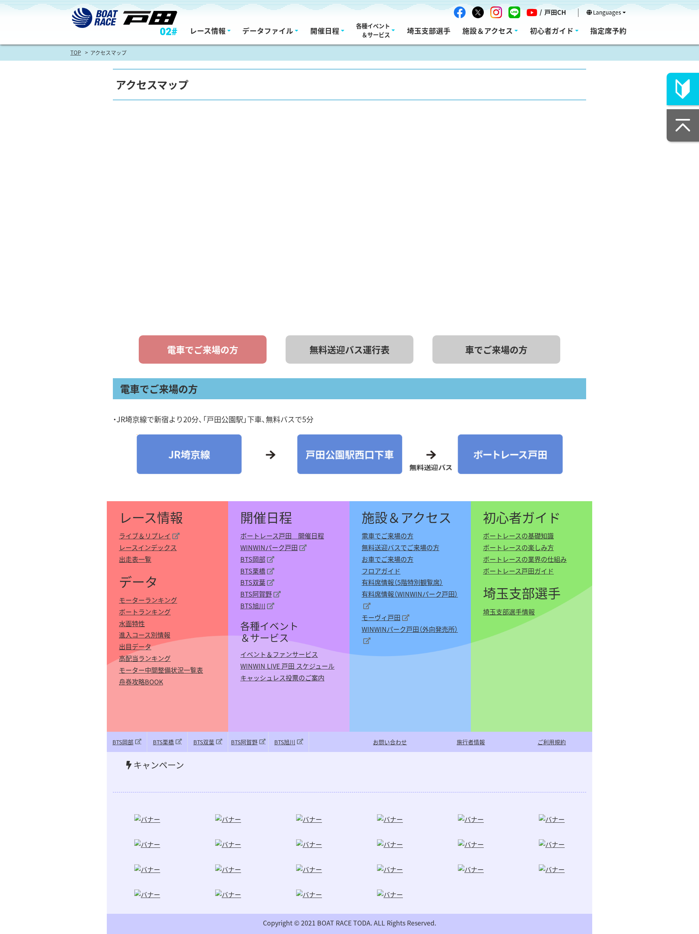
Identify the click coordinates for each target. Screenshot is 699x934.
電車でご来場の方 (387, 535)
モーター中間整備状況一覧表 (161, 670)
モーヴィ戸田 (381, 617)
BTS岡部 (252, 559)
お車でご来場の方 (387, 559)
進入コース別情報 (144, 635)
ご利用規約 (552, 742)
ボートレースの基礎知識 (518, 535)
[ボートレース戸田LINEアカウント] (514, 12)
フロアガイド (381, 571)
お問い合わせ (390, 742)
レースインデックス (148, 547)
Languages (606, 12)
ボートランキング (145, 611)
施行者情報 (471, 742)
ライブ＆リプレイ (145, 535)
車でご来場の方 (496, 349)
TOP (75, 52)
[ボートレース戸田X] (478, 12)
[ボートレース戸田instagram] (496, 12)
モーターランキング (148, 600)
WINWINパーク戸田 (269, 547)
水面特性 (132, 623)
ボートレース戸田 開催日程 (282, 535)
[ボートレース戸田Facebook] (460, 12)
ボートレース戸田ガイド (518, 571)
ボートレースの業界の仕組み (525, 559)
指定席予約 (608, 30)
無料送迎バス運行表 (349, 349)
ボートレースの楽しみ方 (518, 547)
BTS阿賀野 (256, 594)
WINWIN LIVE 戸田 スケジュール (287, 666)
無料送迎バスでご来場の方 (400, 547)
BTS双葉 (252, 582)
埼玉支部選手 (429, 30)
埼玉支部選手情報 (509, 611)
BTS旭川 (252, 605)
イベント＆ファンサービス (279, 654)
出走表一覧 (135, 559)
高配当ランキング (145, 658)
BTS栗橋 (252, 571)
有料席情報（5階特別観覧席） (402, 582)
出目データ (135, 646)
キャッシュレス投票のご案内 (282, 677)
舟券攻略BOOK (141, 681)
